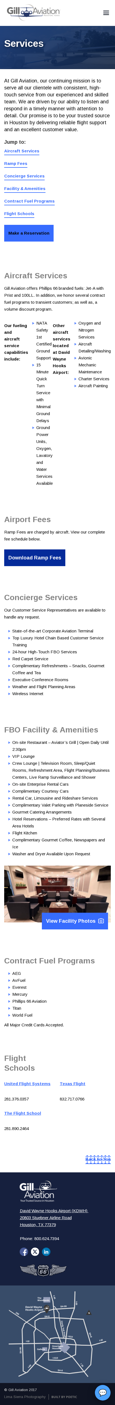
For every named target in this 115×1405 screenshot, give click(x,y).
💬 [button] (103, 1392)
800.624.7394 (46, 1238)
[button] (106, 13)
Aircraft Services (21, 150)
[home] (32, 12)
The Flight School (22, 1113)
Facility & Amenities (24, 188)
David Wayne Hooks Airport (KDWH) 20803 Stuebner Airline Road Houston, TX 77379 (54, 1217)
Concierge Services (24, 176)
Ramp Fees (15, 163)
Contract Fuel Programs (29, 201)
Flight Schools (19, 213)
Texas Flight (72, 1083)
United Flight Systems (27, 1083)
